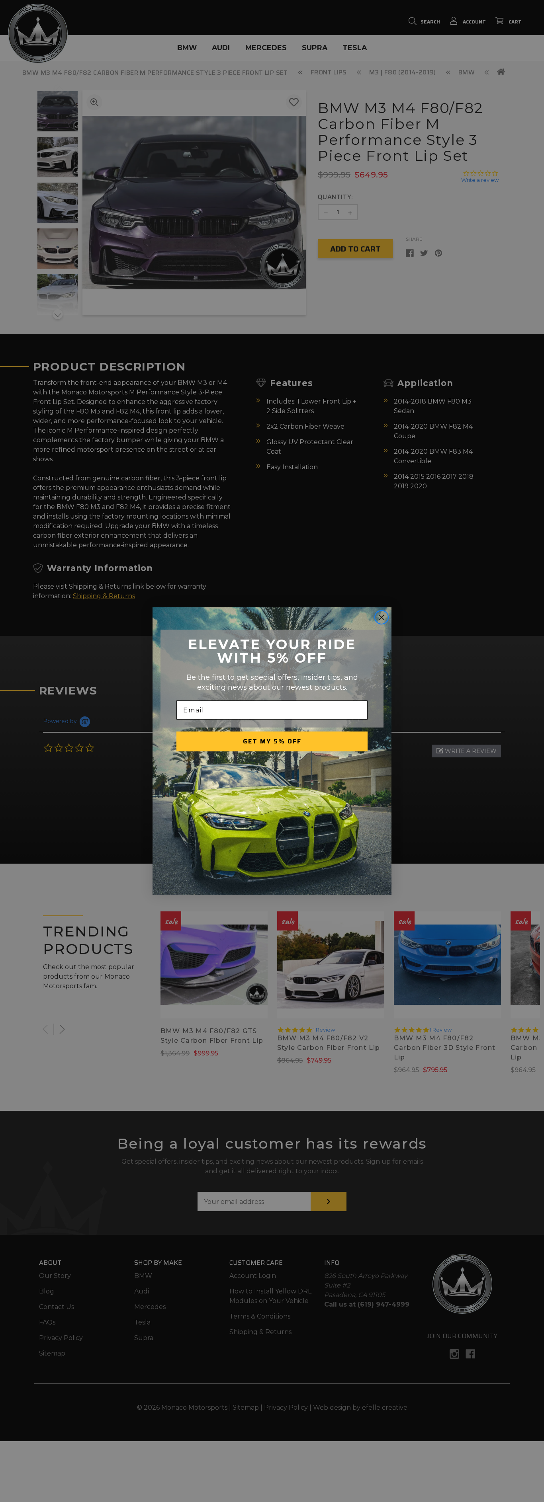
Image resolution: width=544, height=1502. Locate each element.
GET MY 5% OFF (272, 741)
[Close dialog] (381, 617)
